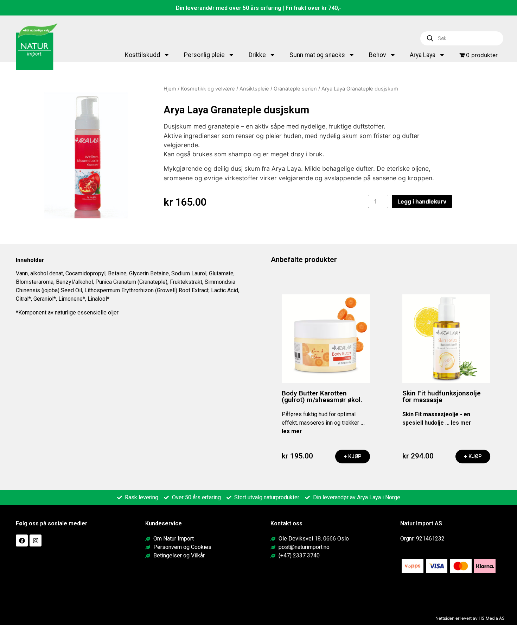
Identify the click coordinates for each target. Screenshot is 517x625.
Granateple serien (295, 89)
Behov (377, 54)
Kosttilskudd (142, 54)
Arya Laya (422, 54)
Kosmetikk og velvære (208, 89)
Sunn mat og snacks (317, 54)
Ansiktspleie (254, 89)
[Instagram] (36, 540)
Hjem (170, 89)
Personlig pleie (204, 54)
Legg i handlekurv (421, 201)
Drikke (257, 54)
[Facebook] (22, 540)
